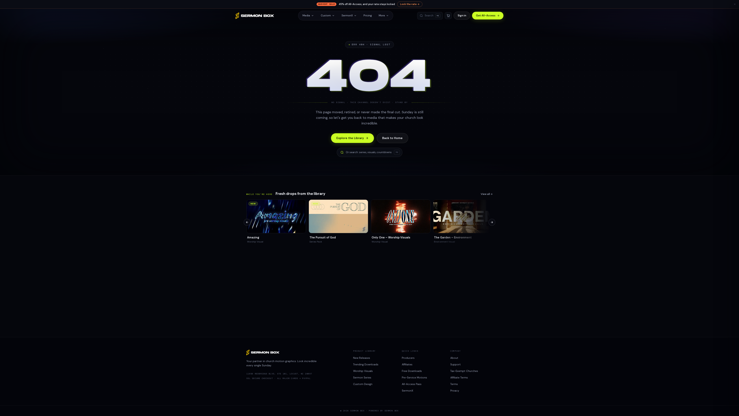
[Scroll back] (247, 222)
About (454, 358)
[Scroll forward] (491, 222)
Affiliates (407, 364)
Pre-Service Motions (414, 377)
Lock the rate (410, 4)
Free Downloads (412, 371)
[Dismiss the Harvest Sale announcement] (734, 4)
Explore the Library (350, 138)
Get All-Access (485, 15)
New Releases (361, 358)
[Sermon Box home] (255, 15)
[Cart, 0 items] (448, 15)
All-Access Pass (411, 384)
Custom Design (362, 384)
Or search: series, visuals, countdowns (372, 152)
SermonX (347, 15)
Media (306, 15)
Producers (408, 358)
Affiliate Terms (459, 377)
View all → (487, 194)
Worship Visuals (363, 371)
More (382, 15)
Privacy (454, 390)
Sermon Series (362, 377)
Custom (326, 15)
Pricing (368, 15)
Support (455, 364)
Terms (454, 384)
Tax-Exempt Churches (464, 371)
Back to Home (392, 138)
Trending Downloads (365, 364)
